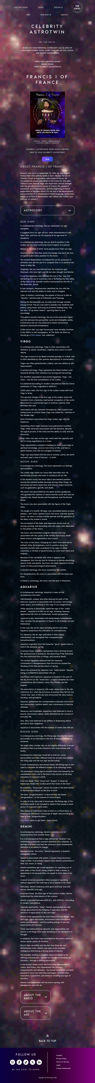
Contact (59, 1055)
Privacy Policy (61, 1059)
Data (41, 7)
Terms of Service (62, 1062)
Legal (58, 1065)
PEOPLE (58, 7)
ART (28, 15)
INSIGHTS (45, 15)
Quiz (47, 159)
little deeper (36, 335)
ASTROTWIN (21, 7)
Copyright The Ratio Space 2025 (48, 1077)
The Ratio (25, 820)
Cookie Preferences (63, 1068)
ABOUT (65, 15)
